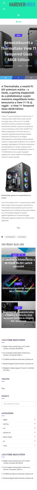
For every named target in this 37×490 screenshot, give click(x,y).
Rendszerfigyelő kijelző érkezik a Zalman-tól (18, 364)
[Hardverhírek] (22, 5)
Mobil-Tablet (7, 437)
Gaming (5, 424)
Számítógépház (10, 237)
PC (4, 441)
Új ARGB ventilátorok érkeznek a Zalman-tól (18, 359)
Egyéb (18, 35)
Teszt (5, 446)
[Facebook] (4, 3)
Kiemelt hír (7, 433)
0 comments (28, 66)
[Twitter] (4, 9)
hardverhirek (10, 66)
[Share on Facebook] (18, 77)
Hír (4, 428)
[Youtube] (18, 15)
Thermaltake (22, 237)
